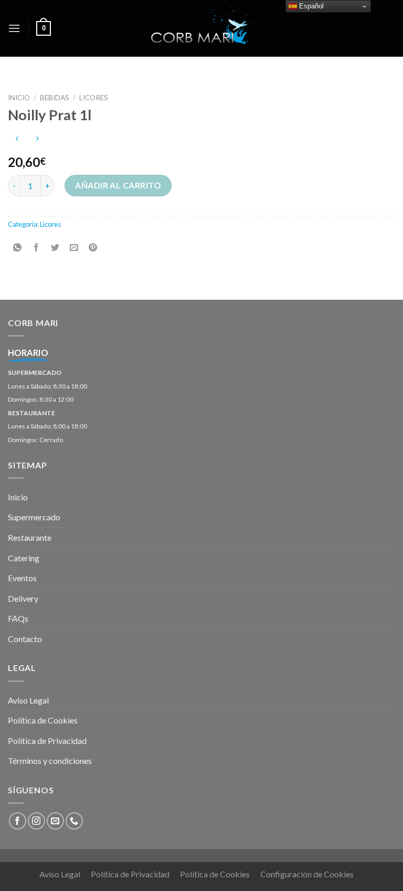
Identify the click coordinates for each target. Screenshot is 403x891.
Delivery (23, 598)
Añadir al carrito (118, 185)
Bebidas (54, 97)
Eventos (22, 578)
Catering (23, 558)
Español (310, 6)
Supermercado (34, 517)
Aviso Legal (28, 700)
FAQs (18, 618)
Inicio (19, 97)
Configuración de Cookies (307, 874)
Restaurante (29, 537)
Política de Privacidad (47, 741)
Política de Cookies (43, 720)
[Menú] (14, 28)
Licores (93, 97)
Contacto (25, 639)
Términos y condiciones (50, 761)
